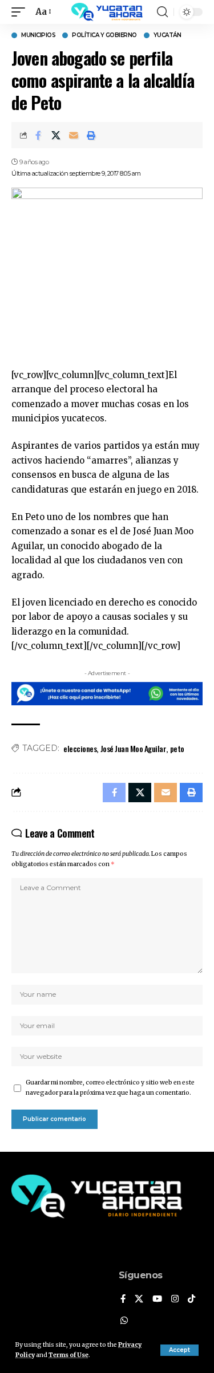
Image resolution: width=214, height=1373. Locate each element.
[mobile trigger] (21, 12)
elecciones (79, 748)
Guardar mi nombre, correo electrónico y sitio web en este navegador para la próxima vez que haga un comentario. (110, 1087)
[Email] (74, 135)
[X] (139, 1299)
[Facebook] (123, 1299)
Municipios (38, 35)
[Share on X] (56, 135)
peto (177, 748)
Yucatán (167, 35)
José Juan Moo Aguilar (133, 748)
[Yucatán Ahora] (107, 12)
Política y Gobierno (104, 35)
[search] (162, 12)
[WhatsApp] (124, 1321)
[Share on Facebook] (38, 135)
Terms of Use (68, 1355)
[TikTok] (191, 1299)
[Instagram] (174, 1299)
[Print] (91, 135)
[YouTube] (157, 1299)
